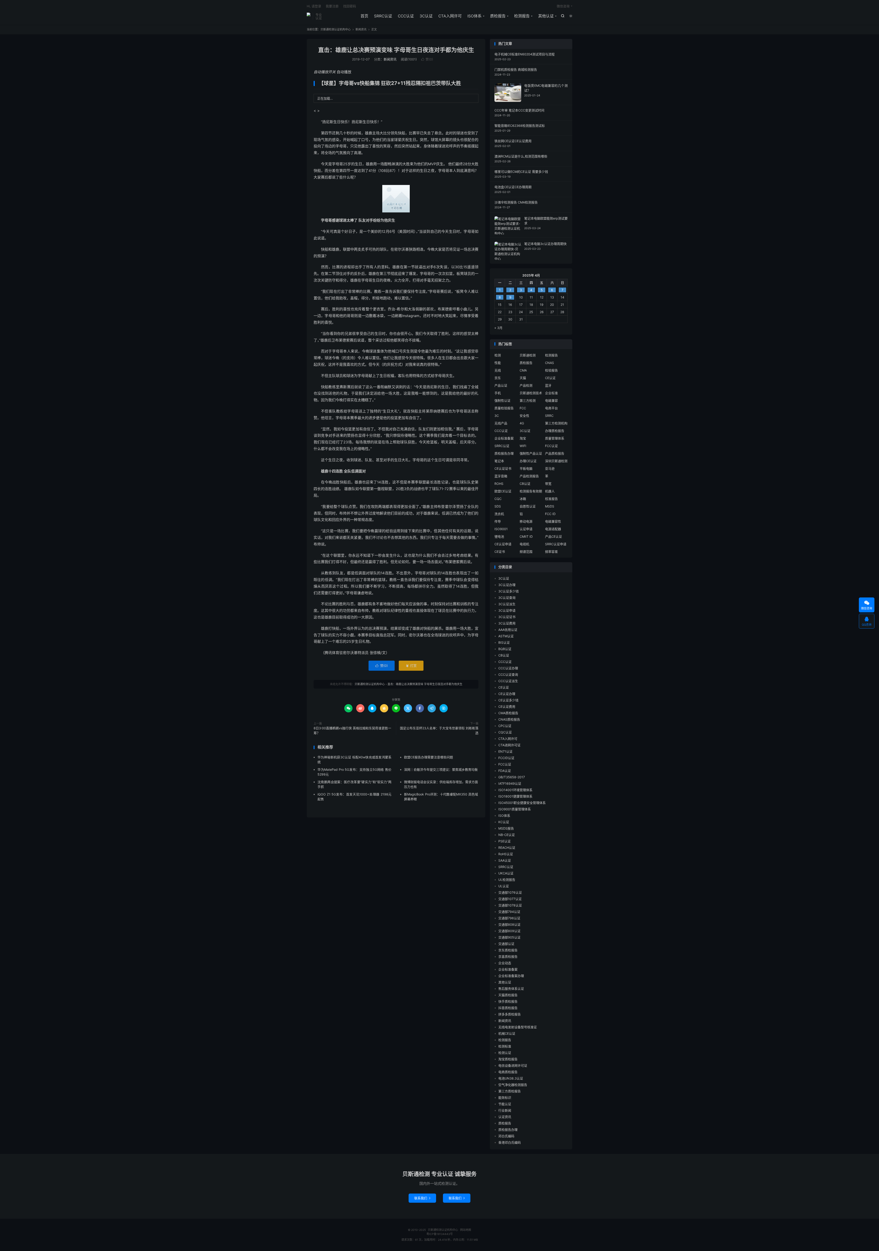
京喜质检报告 (508, 956)
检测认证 (504, 1053)
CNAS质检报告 (509, 719)
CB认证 (525, 484)
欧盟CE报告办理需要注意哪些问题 (428, 757)
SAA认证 (504, 860)
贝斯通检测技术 (531, 393)
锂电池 (499, 536)
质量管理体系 (554, 438)
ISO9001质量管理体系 (514, 809)
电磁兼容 (551, 400)
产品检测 (526, 385)
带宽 (548, 484)
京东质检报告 (508, 950)
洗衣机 (499, 514)
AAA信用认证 (507, 630)
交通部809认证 (509, 931)
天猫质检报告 (508, 995)
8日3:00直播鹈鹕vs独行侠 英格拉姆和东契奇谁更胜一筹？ (352, 730)
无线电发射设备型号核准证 (517, 1027)
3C (496, 416)
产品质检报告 (554, 453)
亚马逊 (550, 468)
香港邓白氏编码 (509, 1142)
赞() (427, 59)
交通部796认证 (509, 918)
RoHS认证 (505, 854)
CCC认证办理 (508, 668)
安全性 (524, 416)
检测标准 (504, 1046)
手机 (497, 393)
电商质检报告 (508, 1072)
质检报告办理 (504, 453)
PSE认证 (504, 841)
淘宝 (523, 438)
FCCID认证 (506, 758)
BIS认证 (504, 642)
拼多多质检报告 (509, 1014)
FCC (523, 408)
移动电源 (526, 521)
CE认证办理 (506, 694)
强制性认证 (502, 400)
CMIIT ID (526, 536)
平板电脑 (526, 468)
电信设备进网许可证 (512, 1065)
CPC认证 (504, 726)
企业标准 (551, 393)
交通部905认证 (509, 937)
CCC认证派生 (508, 681)
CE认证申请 (502, 544)
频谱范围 (526, 552)
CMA (523, 370)
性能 (497, 363)
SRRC (549, 416)
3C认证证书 (506, 617)
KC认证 (503, 822)
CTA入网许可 (450, 16)
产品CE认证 (553, 536)
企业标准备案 (504, 438)
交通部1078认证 (510, 905)
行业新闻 (504, 1110)
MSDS (549, 506)
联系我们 (422, 1198)
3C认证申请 (506, 610)
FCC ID (550, 514)
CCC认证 (406, 16)
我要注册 (332, 6)
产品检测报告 (529, 476)
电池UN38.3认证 (510, 1078)
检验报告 (551, 370)
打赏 (411, 666)
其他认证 (546, 16)
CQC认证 (505, 732)
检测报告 (522, 16)
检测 (497, 355)
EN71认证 (505, 751)
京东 (497, 378)
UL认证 (503, 886)
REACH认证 (506, 847)
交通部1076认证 (510, 892)
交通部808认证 (509, 924)
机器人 (550, 491)
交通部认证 (506, 944)
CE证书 (499, 552)
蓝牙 (548, 385)
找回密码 (349, 6)
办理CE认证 (528, 461)
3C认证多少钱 (508, 591)
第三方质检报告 (509, 1091)
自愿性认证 (528, 506)
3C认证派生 (506, 604)
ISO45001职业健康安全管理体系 (522, 803)
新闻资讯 (360, 29)
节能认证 (504, 1104)
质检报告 (498, 16)
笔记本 (499, 461)
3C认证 (426, 16)
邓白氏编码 (506, 1136)
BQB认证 (504, 649)
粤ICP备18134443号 (439, 1234)
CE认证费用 (506, 706)
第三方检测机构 (556, 423)
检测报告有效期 (531, 491)
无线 (497, 370)
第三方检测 (528, 400)
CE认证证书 (502, 468)
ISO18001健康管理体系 (515, 796)
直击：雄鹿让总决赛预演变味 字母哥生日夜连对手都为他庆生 (396, 49)
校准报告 (551, 499)
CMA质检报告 (508, 713)
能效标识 (504, 1097)
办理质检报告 (554, 431)
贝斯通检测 (528, 355)
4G (522, 423)
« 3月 (498, 328)
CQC (498, 499)
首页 (364, 16)
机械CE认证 (506, 1033)
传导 (497, 521)
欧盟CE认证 (502, 491)
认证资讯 (504, 1117)
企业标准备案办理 (511, 976)
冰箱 (523, 499)
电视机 (524, 544)
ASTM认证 (506, 636)
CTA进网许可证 (509, 745)
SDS (497, 506)
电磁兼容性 (553, 521)
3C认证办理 (506, 585)
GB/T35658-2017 (511, 777)
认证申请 (526, 529)
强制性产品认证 (531, 453)
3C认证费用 (506, 623)
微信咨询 (563, 6)
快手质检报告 (508, 1001)
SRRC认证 (383, 16)
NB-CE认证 (506, 835)
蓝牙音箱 (500, 476)
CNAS (549, 363)
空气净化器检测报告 (512, 1085)
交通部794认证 (509, 912)
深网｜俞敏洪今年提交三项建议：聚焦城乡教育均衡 (441, 769)
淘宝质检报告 (508, 1059)
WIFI (523, 446)
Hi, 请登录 (314, 6)
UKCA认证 (505, 873)
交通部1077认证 (510, 899)
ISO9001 (501, 529)
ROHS (498, 484)
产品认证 (500, 385)
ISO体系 (474, 16)
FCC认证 (551, 446)
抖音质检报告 (508, 1008)
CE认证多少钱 (508, 700)
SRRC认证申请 (555, 544)
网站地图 (465, 1230)
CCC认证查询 (508, 674)
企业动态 (504, 963)
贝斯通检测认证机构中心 (308, 16)
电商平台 (551, 408)
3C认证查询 (506, 598)
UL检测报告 (506, 880)
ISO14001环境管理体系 (515, 790)
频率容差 (551, 552)
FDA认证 (504, 771)
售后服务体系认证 (511, 988)
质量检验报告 (504, 408)
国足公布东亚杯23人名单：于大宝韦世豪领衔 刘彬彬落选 (439, 730)
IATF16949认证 (509, 783)
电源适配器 (553, 529)
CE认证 (550, 378)
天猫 (523, 378)
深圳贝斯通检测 (556, 461)
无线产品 (500, 423)
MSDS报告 (506, 828)
